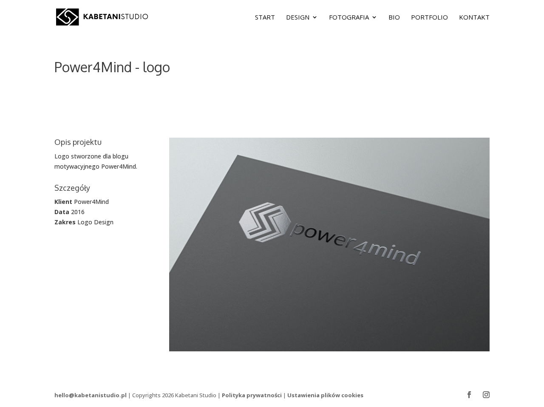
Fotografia (349, 17)
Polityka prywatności (252, 395)
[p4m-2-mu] (329, 351)
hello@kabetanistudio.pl (90, 395)
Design (297, 17)
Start (265, 17)
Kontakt (474, 17)
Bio (394, 17)
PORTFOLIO (429, 17)
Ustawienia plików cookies (325, 395)
